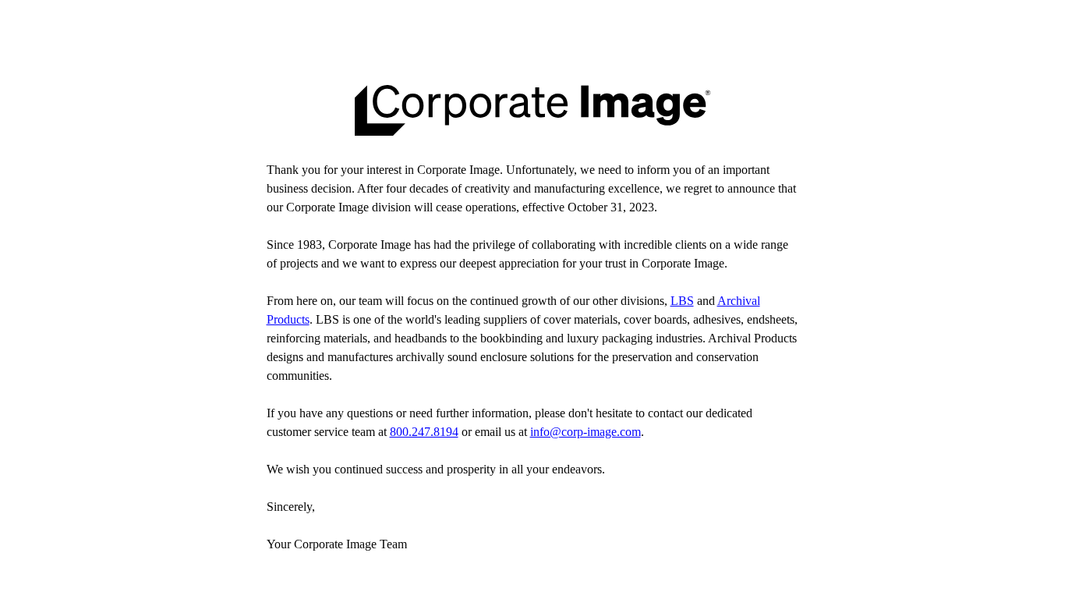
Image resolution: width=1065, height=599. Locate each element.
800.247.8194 (424, 431)
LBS (682, 300)
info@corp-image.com (585, 431)
